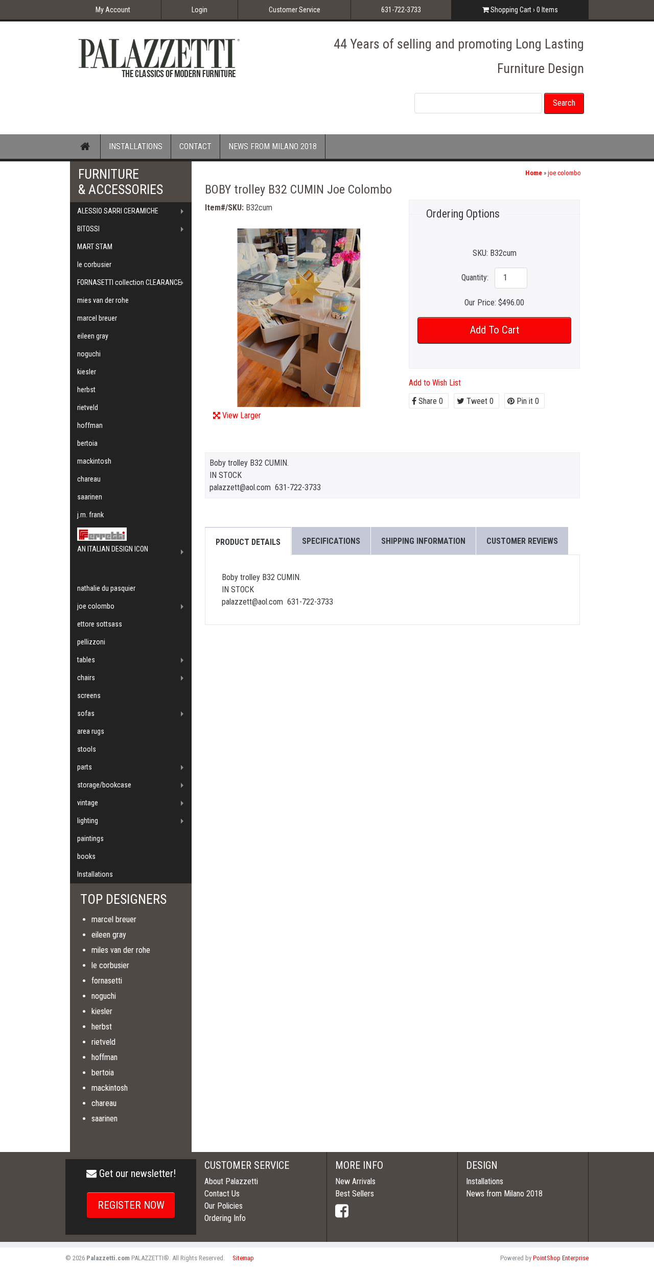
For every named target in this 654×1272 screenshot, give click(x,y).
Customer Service (294, 10)
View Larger (241, 415)
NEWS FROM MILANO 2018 (272, 146)
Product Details (248, 542)
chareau (89, 479)
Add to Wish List (435, 383)
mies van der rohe (103, 300)
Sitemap (243, 1258)
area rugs (90, 731)
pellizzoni (91, 642)
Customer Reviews (522, 541)
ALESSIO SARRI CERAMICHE (117, 211)
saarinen (89, 497)
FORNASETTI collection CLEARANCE (129, 282)
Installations (95, 874)
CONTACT (195, 146)
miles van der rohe (120, 950)
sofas (86, 713)
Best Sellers (354, 1193)
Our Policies (223, 1206)
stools (86, 749)
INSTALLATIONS (135, 146)
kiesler (86, 372)
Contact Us (222, 1193)
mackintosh (94, 461)
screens (89, 695)
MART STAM (94, 247)
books (86, 856)
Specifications (331, 541)
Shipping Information (423, 541)
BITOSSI (88, 229)
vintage (87, 803)
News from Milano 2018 (504, 1193)
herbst (86, 390)
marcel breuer (97, 318)
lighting (87, 821)
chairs (86, 678)
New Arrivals (355, 1181)
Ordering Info (225, 1218)
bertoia (87, 443)
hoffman (90, 425)
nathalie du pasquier (106, 588)
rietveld (87, 407)
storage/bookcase (104, 785)
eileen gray (92, 336)
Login (199, 10)
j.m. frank (90, 515)
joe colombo (564, 173)
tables (86, 660)
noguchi (89, 354)
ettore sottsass (99, 624)
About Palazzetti (231, 1181)
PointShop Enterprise (561, 1258)
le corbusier (94, 264)
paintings (90, 838)
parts (84, 767)
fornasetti (106, 981)
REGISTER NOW (131, 1205)
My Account (113, 10)
